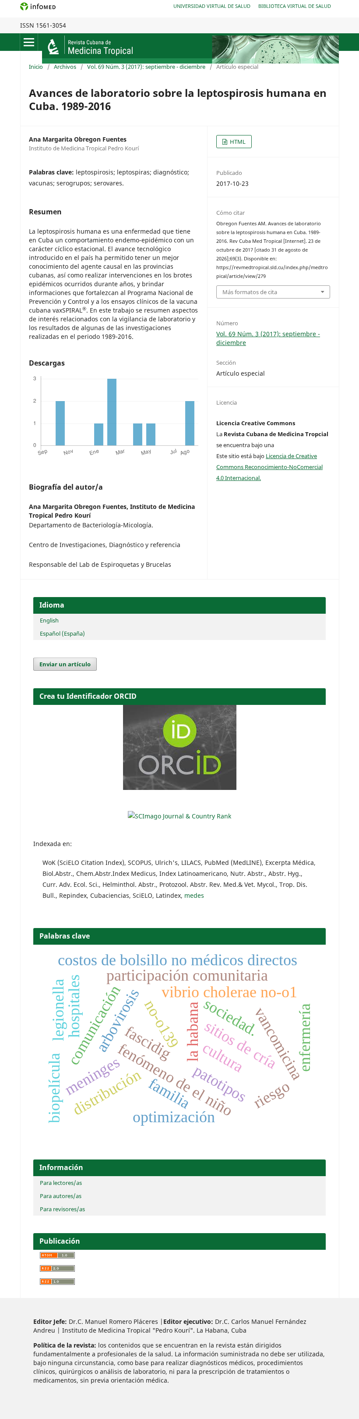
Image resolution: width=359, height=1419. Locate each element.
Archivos (65, 67)
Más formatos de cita (249, 292)
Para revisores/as (62, 1209)
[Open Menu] (29, 42)
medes (194, 895)
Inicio (36, 67)
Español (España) (62, 633)
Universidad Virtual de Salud (211, 6)
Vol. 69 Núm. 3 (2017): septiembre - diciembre (146, 67)
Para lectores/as (61, 1183)
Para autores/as (60, 1196)
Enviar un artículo (65, 664)
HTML (237, 142)
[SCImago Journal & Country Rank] (179, 816)
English (49, 620)
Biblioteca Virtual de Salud (294, 6)
